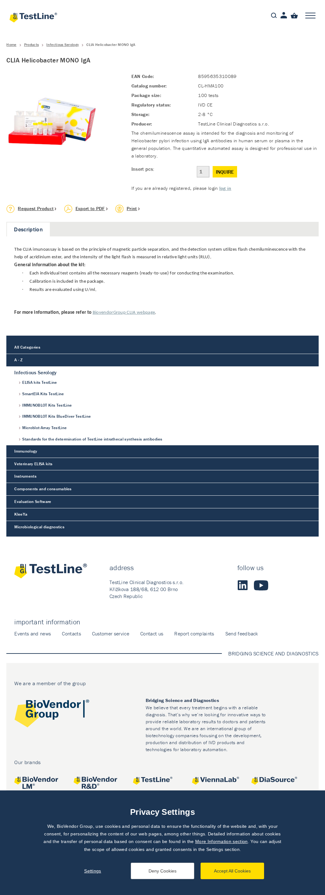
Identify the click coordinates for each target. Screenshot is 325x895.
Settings (92, 870)
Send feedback (241, 633)
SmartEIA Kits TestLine (43, 393)
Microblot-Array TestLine (44, 427)
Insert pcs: (143, 169)
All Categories (27, 347)
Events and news (32, 633)
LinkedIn (242, 585)
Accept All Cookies (232, 870)
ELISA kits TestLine (39, 382)
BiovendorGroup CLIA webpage (124, 312)
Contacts (71, 633)
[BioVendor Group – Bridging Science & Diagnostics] (51, 714)
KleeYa (20, 514)
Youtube (261, 585)
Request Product (36, 208)
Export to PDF (90, 208)
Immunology (25, 451)
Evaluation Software (32, 501)
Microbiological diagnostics (39, 527)
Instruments (25, 476)
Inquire (225, 172)
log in (225, 188)
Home (11, 44)
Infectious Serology (62, 44)
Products (31, 44)
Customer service (110, 633)
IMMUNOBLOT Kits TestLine (47, 405)
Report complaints (194, 633)
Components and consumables (42, 489)
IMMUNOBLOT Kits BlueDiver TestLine (56, 416)
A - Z (18, 360)
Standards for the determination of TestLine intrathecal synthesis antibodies (92, 439)
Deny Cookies (162, 870)
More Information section (221, 841)
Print (132, 208)
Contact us (151, 633)
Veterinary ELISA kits (33, 464)
